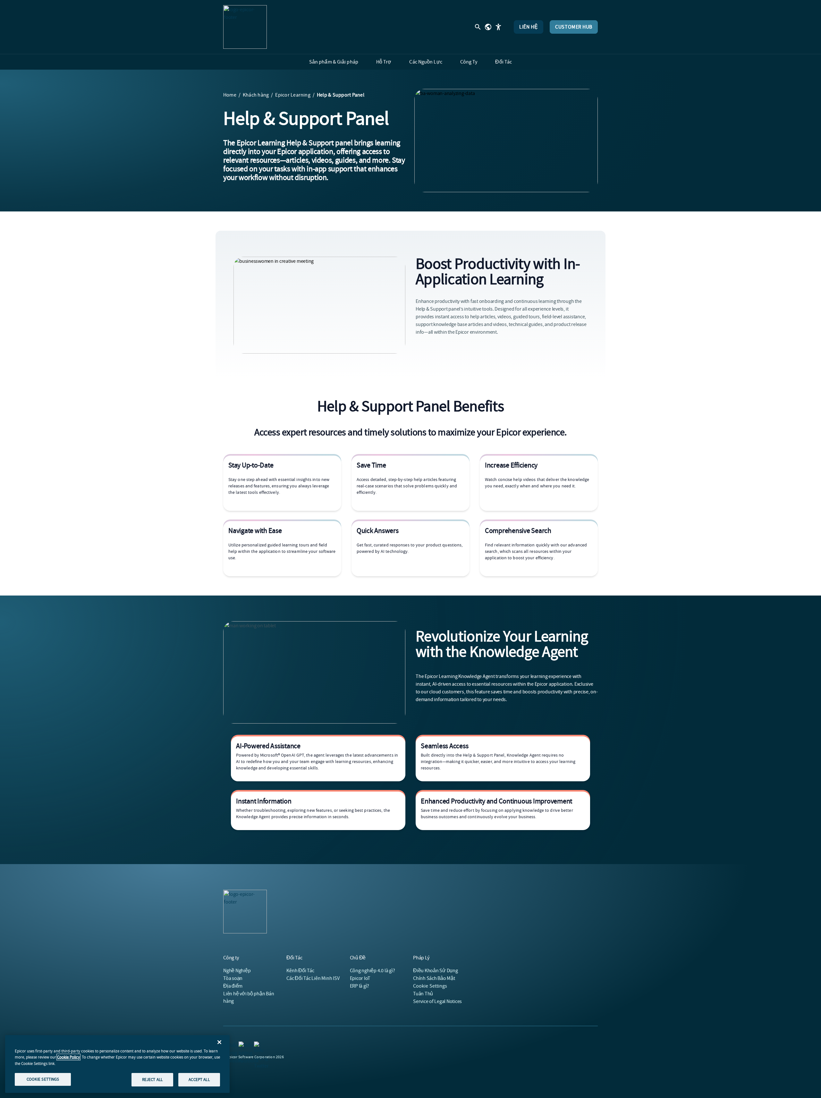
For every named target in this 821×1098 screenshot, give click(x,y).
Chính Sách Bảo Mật (434, 978)
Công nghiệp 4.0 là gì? (372, 970)
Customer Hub (573, 27)
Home (229, 95)
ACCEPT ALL (199, 1079)
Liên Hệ (528, 27)
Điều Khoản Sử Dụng (435, 970)
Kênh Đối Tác (300, 970)
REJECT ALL (152, 1079)
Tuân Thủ (423, 994)
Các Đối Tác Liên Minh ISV (312, 978)
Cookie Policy (68, 1057)
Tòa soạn (232, 978)
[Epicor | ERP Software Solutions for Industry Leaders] (245, 27)
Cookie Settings (430, 986)
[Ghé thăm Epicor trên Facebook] (242, 1045)
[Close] (219, 1042)
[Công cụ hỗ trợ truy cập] (498, 27)
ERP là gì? (359, 986)
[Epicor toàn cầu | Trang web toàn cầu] (488, 27)
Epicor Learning (292, 95)
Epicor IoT (360, 978)
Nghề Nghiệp (236, 970)
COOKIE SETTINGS (43, 1079)
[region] (117, 1064)
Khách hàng (256, 95)
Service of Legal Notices (437, 1001)
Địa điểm (232, 986)
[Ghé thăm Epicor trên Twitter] (258, 1045)
